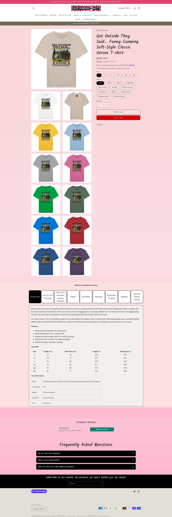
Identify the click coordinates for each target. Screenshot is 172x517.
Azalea (114, 87)
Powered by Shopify (50, 516)
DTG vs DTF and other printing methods (60, 296)
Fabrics (73, 297)
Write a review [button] (102, 429)
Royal (114, 92)
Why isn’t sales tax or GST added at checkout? (56, 467)
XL (119, 75)
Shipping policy (91, 516)
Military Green (127, 87)
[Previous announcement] (32, 2)
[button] (33, 8)
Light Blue (130, 83)
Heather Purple (119, 96)
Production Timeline (111, 296)
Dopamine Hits (40, 516)
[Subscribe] (101, 483)
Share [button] (100, 125)
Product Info (35, 297)
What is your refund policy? (49, 460)
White (109, 83)
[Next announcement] (140, 2)
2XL (126, 75)
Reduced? (98, 297)
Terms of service (81, 516)
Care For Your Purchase (48, 296)
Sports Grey (103, 87)
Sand (100, 83)
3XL (134, 75)
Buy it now (118, 117)
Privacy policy (71, 516)
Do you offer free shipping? (49, 453)
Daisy (119, 83)
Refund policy (61, 516)
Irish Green (103, 92)
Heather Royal (104, 96)
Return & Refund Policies (137, 297)
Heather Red (125, 92)
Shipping (99, 61)
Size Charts (86, 297)
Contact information (103, 516)
